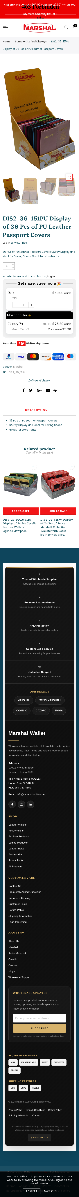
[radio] (39, 299)
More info (50, 1191)
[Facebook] (12, 804)
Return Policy (16, 909)
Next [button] (65, 121)
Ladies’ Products (18, 842)
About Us (13, 941)
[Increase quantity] (31, 305)
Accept (32, 1191)
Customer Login (17, 903)
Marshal (18, 366)
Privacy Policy (15, 1110)
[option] (39, 119)
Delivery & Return (39, 380)
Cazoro (12, 965)
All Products (15, 866)
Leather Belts (16, 848)
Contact (36, 1115)
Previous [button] (9, 121)
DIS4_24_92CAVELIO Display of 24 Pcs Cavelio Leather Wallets (20, 523)
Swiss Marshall (17, 953)
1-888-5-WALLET (31, 778)
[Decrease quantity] (15, 305)
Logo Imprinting (17, 921)
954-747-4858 (25, 783)
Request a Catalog (19, 897)
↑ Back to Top (39, 1137)
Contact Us (14, 885)
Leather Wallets (17, 824)
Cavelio (12, 959)
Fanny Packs (16, 860)
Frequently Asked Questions (24, 891)
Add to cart (20, 511)
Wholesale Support (19, 977)
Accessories (15, 854)
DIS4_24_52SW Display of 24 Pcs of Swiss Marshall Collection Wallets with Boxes (56, 525)
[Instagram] (21, 804)
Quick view (33, 466)
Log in (6, 243)
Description (36, 410)
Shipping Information (20, 915)
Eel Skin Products (18, 836)
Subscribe (39, 1028)
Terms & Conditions (35, 1110)
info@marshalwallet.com (31, 794)
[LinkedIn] (30, 804)
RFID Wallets (16, 830)
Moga (11, 971)
